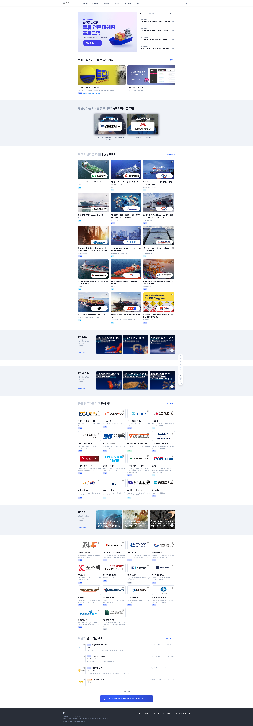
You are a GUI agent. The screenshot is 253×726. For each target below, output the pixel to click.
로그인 (186, 3)
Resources (107, 3)
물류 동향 (151, 13)
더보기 (170, 14)
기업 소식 (142, 13)
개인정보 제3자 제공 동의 (183, 713)
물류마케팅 (140, 3)
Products (85, 3)
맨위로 (180, 375)
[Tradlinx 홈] (70, 3)
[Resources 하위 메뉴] (111, 3)
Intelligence (95, 3)
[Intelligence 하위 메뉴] (100, 3)
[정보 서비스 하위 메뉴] (122, 3)
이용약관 (156, 713)
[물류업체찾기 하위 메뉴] (133, 3)
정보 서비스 (118, 3)
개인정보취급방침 (167, 713)
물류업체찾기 (128, 3)
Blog (139, 713)
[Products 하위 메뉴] (89, 3)
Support (147, 713)
